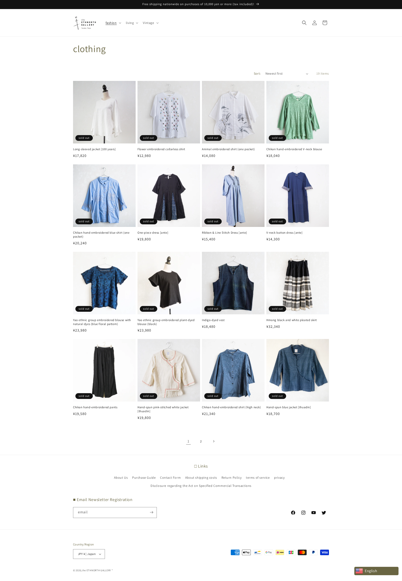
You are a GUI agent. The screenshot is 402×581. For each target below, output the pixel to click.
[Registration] (151, 512)
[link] (188, 441)
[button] (113, 23)
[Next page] (213, 441)
